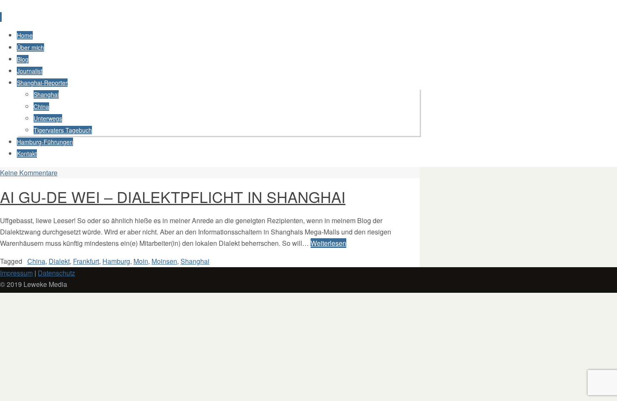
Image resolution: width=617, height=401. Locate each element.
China (36, 261)
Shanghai (194, 261)
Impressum (16, 273)
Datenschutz (56, 273)
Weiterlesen (328, 243)
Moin (140, 261)
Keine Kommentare (29, 172)
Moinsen (164, 261)
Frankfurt (86, 261)
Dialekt (59, 261)
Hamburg (116, 261)
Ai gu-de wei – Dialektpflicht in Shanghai (172, 196)
